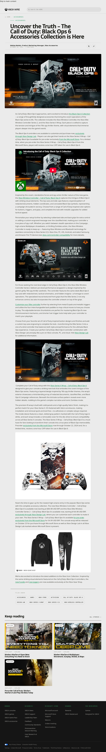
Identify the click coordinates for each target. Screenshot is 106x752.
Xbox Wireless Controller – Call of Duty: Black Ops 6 (39, 198)
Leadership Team (31, 718)
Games (32, 597)
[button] (53, 260)
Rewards (68, 710)
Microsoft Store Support (50, 715)
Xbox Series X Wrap (36, 602)
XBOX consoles (10, 710)
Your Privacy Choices (15, 744)
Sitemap (7, 748)
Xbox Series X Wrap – (68, 385)
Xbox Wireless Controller (73, 602)
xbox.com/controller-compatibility (56, 235)
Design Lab (21, 602)
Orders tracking (50, 723)
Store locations (50, 727)
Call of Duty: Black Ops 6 (73, 597)
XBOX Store (42, 597)
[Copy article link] (94, 46)
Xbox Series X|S (54, 602)
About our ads (75, 748)
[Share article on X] (89, 46)
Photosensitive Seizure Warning (31, 729)
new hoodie (20, 582)
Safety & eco (66, 748)
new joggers (34, 582)
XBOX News (29, 710)
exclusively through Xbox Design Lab (30, 514)
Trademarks (45, 748)
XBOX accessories (11, 721)
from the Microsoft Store (69, 139)
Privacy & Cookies (27, 748)
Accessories (21, 597)
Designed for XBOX (92, 714)
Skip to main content (8, 1)
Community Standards (33, 725)
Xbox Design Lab (81, 333)
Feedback (28, 721)
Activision (55, 597)
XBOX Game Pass (11, 718)
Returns (48, 720)
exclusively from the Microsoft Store (37, 425)
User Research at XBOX (31, 735)
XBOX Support (30, 714)
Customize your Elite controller (27, 304)
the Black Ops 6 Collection (79, 114)
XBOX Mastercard (71, 714)
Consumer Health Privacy (29, 744)
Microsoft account (51, 710)
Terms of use (37, 748)
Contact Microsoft (16, 748)
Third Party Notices (56, 748)
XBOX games (9, 714)
